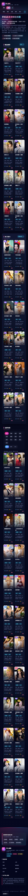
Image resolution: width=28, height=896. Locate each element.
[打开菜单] (12, 7)
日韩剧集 (5, 839)
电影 (8, 11)
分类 (16, 862)
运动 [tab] (7, 442)
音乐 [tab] (20, 436)
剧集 (4, 11)
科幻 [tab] (11, 439)
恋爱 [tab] (11, 433)
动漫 (12, 11)
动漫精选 (16, 839)
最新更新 (17, 868)
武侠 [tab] (7, 439)
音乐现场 (5, 842)
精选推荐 (17, 865)
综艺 (16, 11)
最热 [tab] (11, 446)
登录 (4, 7)
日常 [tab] (7, 436)
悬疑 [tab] (11, 436)
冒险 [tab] (16, 433)
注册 (8, 7)
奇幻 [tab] (20, 439)
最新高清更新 (18, 842)
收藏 (3, 865)
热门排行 (4, 868)
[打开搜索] (25, 12)
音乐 (20, 11)
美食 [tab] (16, 436)
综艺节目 (21, 839)
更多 (21, 44)
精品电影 (10, 839)
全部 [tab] (7, 433)
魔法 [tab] (16, 439)
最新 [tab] (7, 446)
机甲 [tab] (20, 433)
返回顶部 (5, 893)
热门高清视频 (11, 842)
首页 (3, 862)
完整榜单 (20, 236)
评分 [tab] (15, 446)
